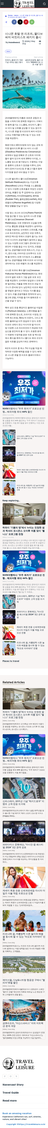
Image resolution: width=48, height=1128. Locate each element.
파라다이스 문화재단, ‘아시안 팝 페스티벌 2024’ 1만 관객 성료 (30, 454)
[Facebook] (14, 22)
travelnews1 (14, 42)
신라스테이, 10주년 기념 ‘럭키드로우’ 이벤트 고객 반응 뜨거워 (31, 599)
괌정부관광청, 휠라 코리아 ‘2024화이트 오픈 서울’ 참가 (34, 62)
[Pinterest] (26, 22)
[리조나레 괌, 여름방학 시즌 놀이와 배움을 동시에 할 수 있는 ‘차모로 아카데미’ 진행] (9, 487)
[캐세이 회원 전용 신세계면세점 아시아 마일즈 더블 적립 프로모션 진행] (9, 471)
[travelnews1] (5, 42)
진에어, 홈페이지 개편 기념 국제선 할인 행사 (14, 61)
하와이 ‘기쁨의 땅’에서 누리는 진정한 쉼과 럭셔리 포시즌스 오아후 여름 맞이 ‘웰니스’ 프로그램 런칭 (24, 530)
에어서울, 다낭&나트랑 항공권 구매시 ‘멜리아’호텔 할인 (24, 981)
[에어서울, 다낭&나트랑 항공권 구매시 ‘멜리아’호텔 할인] (24, 967)
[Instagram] (10, 1076)
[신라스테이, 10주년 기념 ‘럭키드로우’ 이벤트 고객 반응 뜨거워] (9, 437)
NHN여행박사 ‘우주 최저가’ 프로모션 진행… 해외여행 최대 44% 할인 (23, 759)
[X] (20, 22)
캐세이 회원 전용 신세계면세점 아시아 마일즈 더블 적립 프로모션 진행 (31, 630)
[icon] (6, 16)
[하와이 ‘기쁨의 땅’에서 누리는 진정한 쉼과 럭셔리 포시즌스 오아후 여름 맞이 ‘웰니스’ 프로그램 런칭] (24, 514)
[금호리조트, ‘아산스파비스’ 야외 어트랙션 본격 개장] (24, 1010)
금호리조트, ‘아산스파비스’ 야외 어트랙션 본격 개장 (23, 1024)
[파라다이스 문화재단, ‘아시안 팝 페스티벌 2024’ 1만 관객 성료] (9, 454)
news (16, 15)
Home (10, 15)
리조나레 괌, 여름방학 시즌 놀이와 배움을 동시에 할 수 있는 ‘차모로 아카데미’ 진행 (30, 487)
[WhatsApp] (31, 22)
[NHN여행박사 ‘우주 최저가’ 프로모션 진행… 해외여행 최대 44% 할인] (24, 388)
